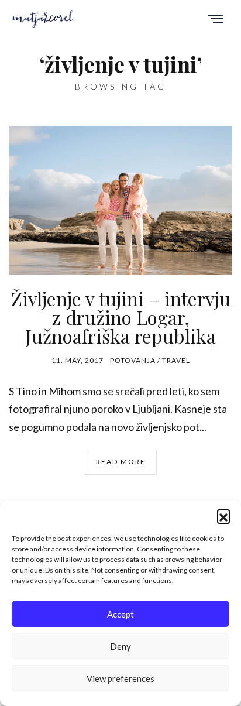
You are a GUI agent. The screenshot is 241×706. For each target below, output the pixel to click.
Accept (120, 614)
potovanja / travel (150, 360)
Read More (121, 461)
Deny (120, 646)
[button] (223, 516)
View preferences (120, 678)
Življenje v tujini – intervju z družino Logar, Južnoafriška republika (120, 317)
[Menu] (215, 20)
